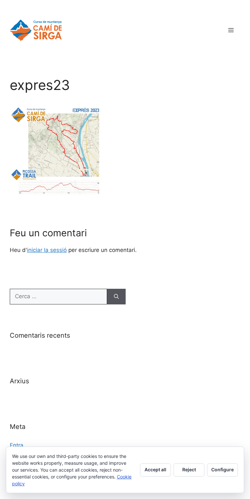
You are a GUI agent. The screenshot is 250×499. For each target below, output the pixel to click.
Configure (222, 469)
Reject (189, 469)
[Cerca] (116, 296)
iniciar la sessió (47, 250)
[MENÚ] (231, 30)
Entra (16, 445)
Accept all (155, 469)
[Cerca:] (58, 296)
